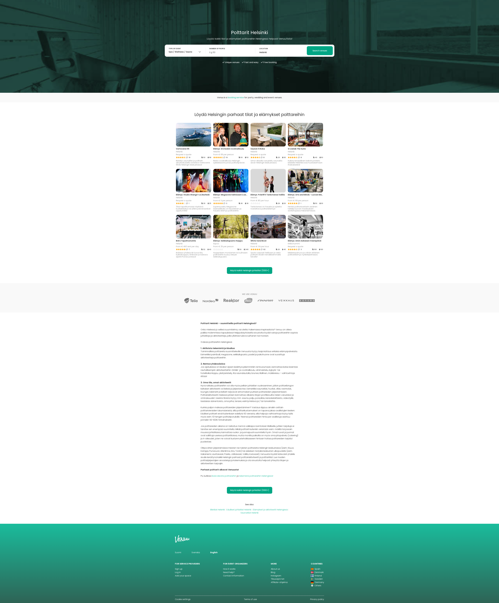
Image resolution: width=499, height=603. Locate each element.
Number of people (217, 48)
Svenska (196, 552)
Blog (273, 572)
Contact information (233, 575)
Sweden (318, 578)
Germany (319, 582)
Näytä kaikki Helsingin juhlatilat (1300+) (249, 270)
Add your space (183, 575)
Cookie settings (183, 599)
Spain (317, 568)
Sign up (178, 568)
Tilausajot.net (277, 578)
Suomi (178, 552)
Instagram (276, 575)
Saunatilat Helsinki (249, 512)
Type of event (175, 48)
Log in (178, 572)
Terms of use (250, 599)
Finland (318, 575)
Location (263, 48)
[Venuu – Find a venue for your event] (8, 4)
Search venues (320, 50)
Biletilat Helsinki (217, 509)
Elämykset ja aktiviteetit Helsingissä (270, 509)
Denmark (319, 572)
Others (317, 585)
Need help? (229, 572)
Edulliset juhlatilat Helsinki (238, 509)
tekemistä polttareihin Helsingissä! (256, 475)
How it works (229, 568)
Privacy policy (317, 599)
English (214, 552)
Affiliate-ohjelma (279, 582)
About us (275, 568)
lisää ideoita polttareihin (224, 475)
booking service (236, 97)
